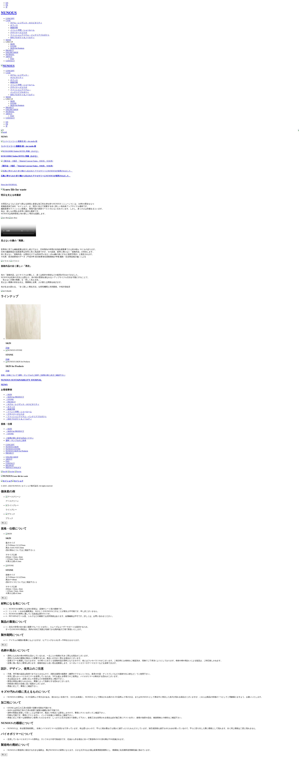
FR (7, 5)
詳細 (7, 348)
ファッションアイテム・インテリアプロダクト (30, 35)
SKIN (12, 44)
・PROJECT (11, 402)
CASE (8, 21)
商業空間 (14, 28)
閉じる (4, 523)
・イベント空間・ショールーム (19, 412)
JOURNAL (10, 55)
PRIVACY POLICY (13, 468)
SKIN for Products (17, 48)
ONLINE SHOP (12, 52)
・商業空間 (10, 409)
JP (6, 7)
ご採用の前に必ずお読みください (20, 438)
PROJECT (10, 50)
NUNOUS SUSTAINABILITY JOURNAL (21, 380)
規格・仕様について (9, 375)
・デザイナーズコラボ (15, 414)
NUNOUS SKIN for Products (17, 451)
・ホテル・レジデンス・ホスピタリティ (22, 404)
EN (7, 3)
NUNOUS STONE (13, 449)
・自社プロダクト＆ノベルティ (19, 419)
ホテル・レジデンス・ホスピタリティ (26, 23)
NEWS (8, 40)
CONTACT (10, 61)
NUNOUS (9, 13)
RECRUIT (10, 465)
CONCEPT (10, 18)
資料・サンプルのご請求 (28, 375)
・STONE (10, 399)
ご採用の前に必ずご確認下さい (52, 375)
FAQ (12, 59)
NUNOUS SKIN (12, 447)
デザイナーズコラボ (18, 33)
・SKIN (9, 395)
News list (4, 185)
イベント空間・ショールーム (22, 30)
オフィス (14, 25)
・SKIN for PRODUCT (15, 397)
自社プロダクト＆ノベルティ (22, 37)
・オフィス (10, 407)
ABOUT (9, 57)
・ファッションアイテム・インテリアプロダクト (26, 417)
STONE (13, 46)
